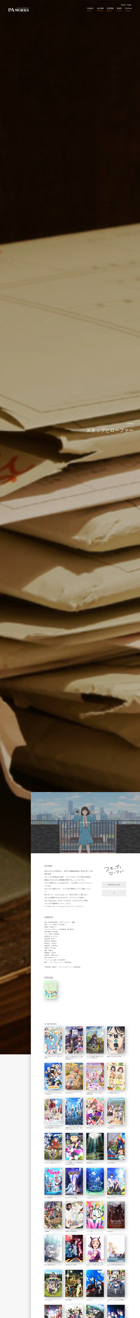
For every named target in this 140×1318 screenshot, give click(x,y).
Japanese (123, 4)
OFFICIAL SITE (114, 883)
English (129, 4)
